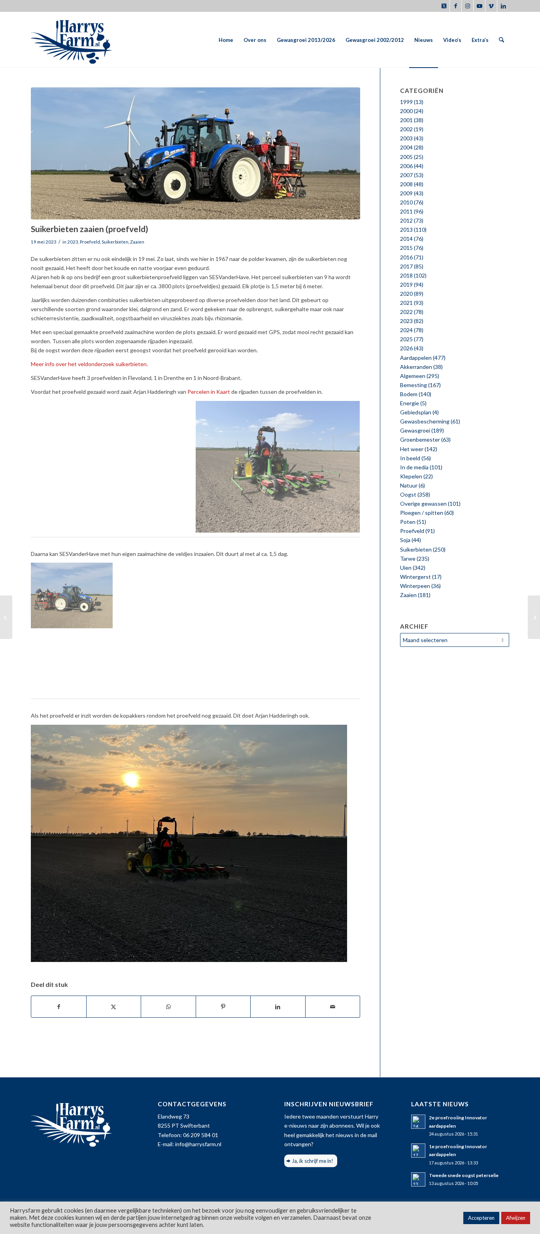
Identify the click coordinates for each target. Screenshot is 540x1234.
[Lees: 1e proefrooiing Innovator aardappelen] (418, 1150)
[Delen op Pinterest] (223, 1006)
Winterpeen (415, 585)
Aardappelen (416, 357)
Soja (405, 540)
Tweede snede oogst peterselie (463, 1175)
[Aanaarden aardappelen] (534, 617)
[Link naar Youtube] (479, 6)
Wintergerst (415, 576)
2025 (406, 339)
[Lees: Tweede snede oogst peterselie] (418, 1179)
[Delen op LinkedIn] (278, 1006)
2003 (406, 138)
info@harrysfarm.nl (198, 1144)
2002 (406, 129)
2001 (406, 120)
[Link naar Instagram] (467, 6)
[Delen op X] (114, 1006)
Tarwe (407, 558)
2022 (406, 311)
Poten (407, 521)
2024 (406, 330)
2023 (72, 241)
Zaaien (137, 241)
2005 (406, 156)
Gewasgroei (415, 430)
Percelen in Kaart (208, 391)
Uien (406, 567)
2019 (406, 284)
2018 (406, 275)
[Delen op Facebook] (58, 1006)
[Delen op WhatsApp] (168, 1006)
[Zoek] (501, 40)
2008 (406, 184)
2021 (406, 302)
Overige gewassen (423, 503)
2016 (406, 257)
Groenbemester (420, 439)
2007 (406, 175)
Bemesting (413, 385)
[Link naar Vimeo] (491, 6)
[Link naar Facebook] (455, 6)
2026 (406, 348)
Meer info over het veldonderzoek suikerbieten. (89, 364)
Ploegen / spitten (421, 512)
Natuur (408, 485)
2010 (406, 202)
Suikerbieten (115, 241)
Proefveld (90, 241)
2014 (406, 238)
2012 (406, 220)
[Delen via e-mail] (333, 1006)
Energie (409, 403)
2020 (406, 293)
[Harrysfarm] (71, 40)
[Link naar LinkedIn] (503, 6)
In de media (414, 467)
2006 (406, 166)
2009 (406, 193)
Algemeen (412, 375)
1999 (406, 101)
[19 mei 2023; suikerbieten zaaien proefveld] (195, 153)
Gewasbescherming (424, 421)
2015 (406, 247)
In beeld (410, 458)
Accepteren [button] (481, 1218)
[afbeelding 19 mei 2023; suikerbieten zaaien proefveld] (113, 467)
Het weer (411, 449)
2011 (406, 211)
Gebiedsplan (415, 412)
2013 (406, 229)
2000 (406, 111)
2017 (406, 266)
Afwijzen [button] (515, 1218)
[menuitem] (225, 40)
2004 (406, 147)
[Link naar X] (443, 6)
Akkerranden (416, 366)
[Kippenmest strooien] (6, 617)
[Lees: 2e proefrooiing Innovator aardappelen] (418, 1122)
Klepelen (411, 476)
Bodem (408, 394)
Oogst (408, 494)
